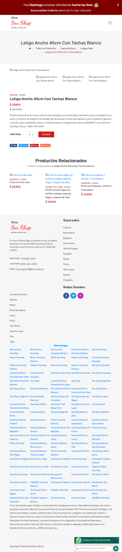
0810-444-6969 (29, 264)
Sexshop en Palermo (61, 482)
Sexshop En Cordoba (19, 466)
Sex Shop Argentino (101, 381)
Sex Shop (34, 381)
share (46, 145)
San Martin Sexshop (80, 373)
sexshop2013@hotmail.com (30, 269)
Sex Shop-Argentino (19, 396)
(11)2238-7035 (28, 259)
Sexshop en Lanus (59, 466)
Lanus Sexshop (37, 412)
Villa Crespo (68, 269)
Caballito (67, 254)
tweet (24, 145)
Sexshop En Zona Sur (81, 490)
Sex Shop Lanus (17, 388)
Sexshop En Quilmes (81, 482)
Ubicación (85, 10)
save (35, 145)
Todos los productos (46, 48)
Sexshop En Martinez (40, 474)
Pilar (12, 336)
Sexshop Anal (98, 404)
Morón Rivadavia (17, 310)
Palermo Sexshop (79, 357)
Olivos (12, 320)
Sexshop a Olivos (38, 404)
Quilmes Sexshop (38, 365)
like (14, 145)
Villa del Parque (70, 248)
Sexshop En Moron (80, 474)
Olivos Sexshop (58, 357)
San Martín (15, 326)
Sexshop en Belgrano (20, 459)
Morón (12, 305)
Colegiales (68, 280)
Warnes (66, 275)
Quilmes (13, 299)
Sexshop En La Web (39, 466)
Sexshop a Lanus (100, 396)
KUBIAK (22, 95)
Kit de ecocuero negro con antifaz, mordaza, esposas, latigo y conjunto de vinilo (58, 194)
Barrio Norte (69, 233)
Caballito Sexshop (59, 490)
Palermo (67, 227)
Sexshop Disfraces (80, 451)
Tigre (12, 341)
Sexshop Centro (38, 420)
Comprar (46, 134)
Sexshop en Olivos (100, 474)
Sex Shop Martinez (39, 388)
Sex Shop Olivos (99, 388)
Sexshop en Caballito (61, 459)
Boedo (66, 259)
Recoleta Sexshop (101, 365)
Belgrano (67, 238)
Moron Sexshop (99, 349)
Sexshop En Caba (38, 459)
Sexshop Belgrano (59, 412)
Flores (66, 264)
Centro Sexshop (79, 459)
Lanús (12, 315)
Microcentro (69, 243)
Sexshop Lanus (58, 498)
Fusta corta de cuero (20, 182)
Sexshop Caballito (100, 412)
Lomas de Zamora (18, 294)
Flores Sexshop (99, 427)
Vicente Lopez (17, 331)
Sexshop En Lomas (19, 474)
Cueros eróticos (68, 48)
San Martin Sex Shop (61, 373)
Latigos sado (86, 48)
